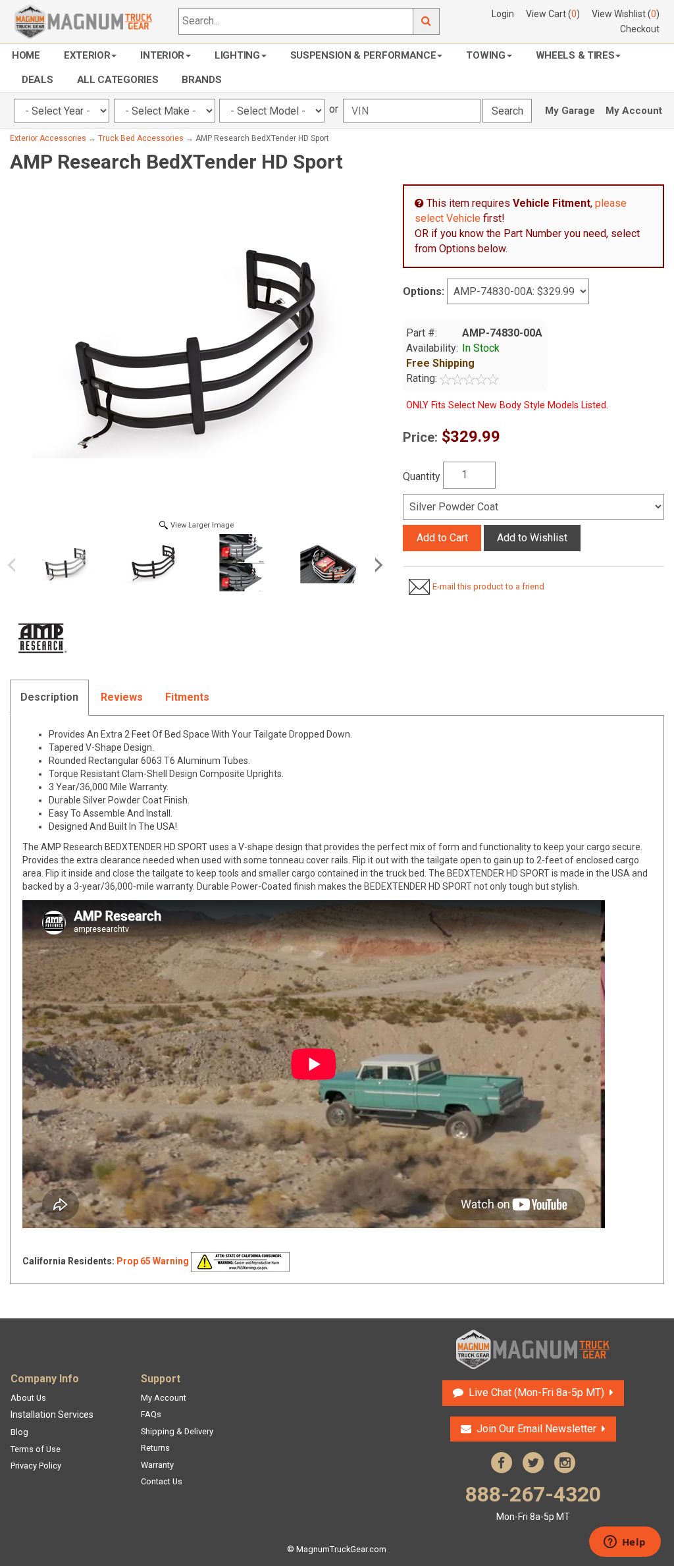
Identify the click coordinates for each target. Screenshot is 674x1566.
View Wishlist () (626, 14)
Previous (16, 565)
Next (376, 565)
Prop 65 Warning (153, 1261)
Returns (155, 1448)
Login (503, 14)
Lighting (237, 55)
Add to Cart (442, 537)
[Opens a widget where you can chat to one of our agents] (624, 1542)
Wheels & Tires (575, 55)
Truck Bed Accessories (141, 138)
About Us (28, 1398)
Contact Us (161, 1481)
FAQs (151, 1414)
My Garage (570, 111)
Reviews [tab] (122, 697)
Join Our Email (536, 1428)
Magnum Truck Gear (533, 1349)
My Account (634, 111)
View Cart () (553, 14)
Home (26, 55)
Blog (19, 1432)
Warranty (157, 1465)
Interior (162, 55)
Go (426, 21)
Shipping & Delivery (177, 1431)
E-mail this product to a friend (488, 586)
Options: (423, 291)
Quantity (421, 476)
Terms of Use (36, 1449)
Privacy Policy (36, 1466)
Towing (485, 55)
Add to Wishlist (532, 537)
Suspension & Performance (363, 55)
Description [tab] (49, 697)
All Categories (118, 80)
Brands (201, 80)
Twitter (533, 1462)
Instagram (564, 1462)
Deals (37, 80)
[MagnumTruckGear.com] (83, 20)
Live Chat (535, 1392)
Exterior (87, 55)
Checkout (640, 29)
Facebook (501, 1462)
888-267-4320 (533, 1502)
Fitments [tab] (187, 697)
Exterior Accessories (48, 138)
